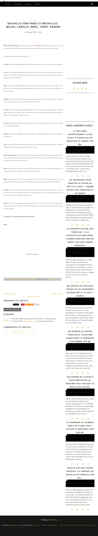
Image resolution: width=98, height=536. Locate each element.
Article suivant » (57, 294)
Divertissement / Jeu (53, 279)
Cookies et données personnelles (74, 525)
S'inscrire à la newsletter (12, 309)
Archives (28, 4)
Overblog (53, 520)
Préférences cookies (90, 525)
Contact (38, 4)
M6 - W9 (33, 20)
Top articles (37, 525)
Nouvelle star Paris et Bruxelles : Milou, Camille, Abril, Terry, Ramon (33, 25)
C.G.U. (61, 525)
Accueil (8, 4)
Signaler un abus (53, 525)
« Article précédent (10, 294)
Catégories (18, 4)
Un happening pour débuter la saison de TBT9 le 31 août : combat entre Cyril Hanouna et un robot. (80, 186)
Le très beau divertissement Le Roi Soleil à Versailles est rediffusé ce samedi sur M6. (80, 137)
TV (46, 279)
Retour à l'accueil (33, 296)
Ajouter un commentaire (19, 332)
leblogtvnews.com (29, 321)
